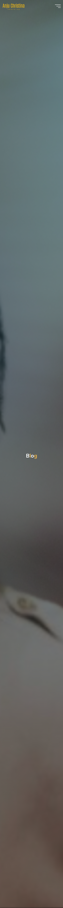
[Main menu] (58, 6)
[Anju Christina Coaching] (13, 6)
